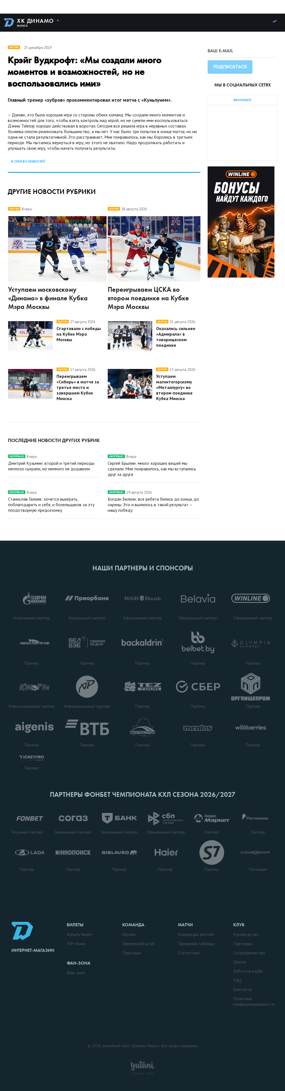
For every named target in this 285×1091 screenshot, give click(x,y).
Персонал (131, 952)
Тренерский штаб (138, 943)
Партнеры (242, 943)
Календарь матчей (196, 934)
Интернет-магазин (32, 950)
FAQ (237, 980)
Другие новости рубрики (52, 191)
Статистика (189, 952)
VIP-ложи (76, 943)
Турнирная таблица (196, 943)
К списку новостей (28, 161)
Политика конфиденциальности (253, 1001)
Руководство (246, 934)
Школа (239, 962)
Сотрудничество (249, 952)
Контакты (242, 989)
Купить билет (80, 934)
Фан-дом (76, 972)
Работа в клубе (248, 971)
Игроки (129, 934)
